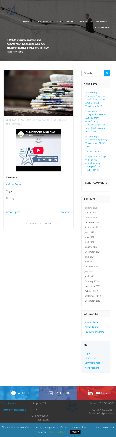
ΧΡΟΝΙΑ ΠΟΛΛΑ (93, 151)
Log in (87, 353)
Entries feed (90, 357)
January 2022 (91, 246)
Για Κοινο (101, 21)
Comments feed (92, 362)
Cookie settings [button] (58, 431)
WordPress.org (91, 367)
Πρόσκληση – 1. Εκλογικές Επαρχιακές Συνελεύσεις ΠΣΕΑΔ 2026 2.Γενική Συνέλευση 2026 (96, 99)
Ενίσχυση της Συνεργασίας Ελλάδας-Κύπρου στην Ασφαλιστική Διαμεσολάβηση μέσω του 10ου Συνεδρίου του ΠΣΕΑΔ (96, 121)
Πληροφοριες (43, 21)
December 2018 (92, 300)
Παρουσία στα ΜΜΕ (94, 331)
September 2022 (93, 227)
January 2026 (91, 207)
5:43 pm (61, 119)
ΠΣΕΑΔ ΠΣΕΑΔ (16, 119)
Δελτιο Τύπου (14, 184)
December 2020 (92, 266)
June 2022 (89, 232)
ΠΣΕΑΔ (26, 21)
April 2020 (89, 276)
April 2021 (89, 261)
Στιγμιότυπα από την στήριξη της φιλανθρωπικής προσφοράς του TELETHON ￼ (95, 163)
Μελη (70, 21)
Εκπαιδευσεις (86, 21)
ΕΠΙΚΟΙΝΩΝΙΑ (102, 27)
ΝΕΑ (59, 21)
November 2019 (92, 286)
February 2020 (92, 281)
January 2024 (91, 217)
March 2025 (90, 212)
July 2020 (89, 271)
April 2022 (89, 242)
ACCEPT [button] (75, 432)
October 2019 (91, 291)
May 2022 (89, 237)
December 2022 (92, 222)
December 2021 (92, 251)
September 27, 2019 (40, 119)
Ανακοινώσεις (91, 322)
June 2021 (89, 256)
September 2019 (93, 295)
